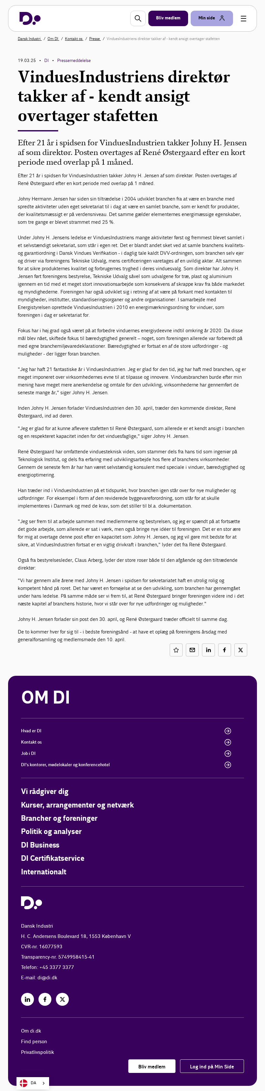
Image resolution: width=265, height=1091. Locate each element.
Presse (95, 38)
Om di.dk (31, 1031)
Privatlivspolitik (37, 1052)
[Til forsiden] (30, 18)
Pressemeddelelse (74, 60)
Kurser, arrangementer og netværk (77, 805)
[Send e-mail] (192, 649)
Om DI (53, 38)
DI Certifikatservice (52, 858)
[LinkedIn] (27, 999)
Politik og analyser (51, 832)
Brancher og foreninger (59, 818)
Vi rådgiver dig (45, 792)
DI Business (40, 845)
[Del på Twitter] (240, 649)
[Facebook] (44, 999)
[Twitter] (62, 999)
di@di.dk (47, 978)
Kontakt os (74, 38)
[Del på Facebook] (224, 649)
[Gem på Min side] (176, 649)
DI (46, 60)
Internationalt (43, 872)
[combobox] (32, 1083)
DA (33, 1083)
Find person (34, 1042)
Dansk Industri (30, 38)
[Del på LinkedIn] (208, 649)
